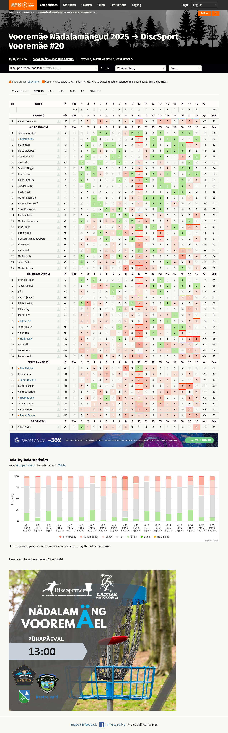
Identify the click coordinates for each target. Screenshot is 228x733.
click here (33, 81)
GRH (61, 91)
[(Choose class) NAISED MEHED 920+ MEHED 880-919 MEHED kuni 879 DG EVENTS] (140, 68)
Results (39, 91)
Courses (86, 5)
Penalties (95, 91)
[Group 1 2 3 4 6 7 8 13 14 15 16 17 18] (185, 68)
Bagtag (136, 5)
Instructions (118, 5)
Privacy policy (116, 724)
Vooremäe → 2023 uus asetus (53, 59)
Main (11, 12)
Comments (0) (19, 91)
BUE (51, 91)
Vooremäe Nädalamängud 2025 (69, 36)
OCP (72, 91)
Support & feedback (84, 724)
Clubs (101, 5)
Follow (204, 13)
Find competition (25, 12)
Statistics (69, 5)
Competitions (49, 5)
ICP (82, 91)
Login (185, 5)
